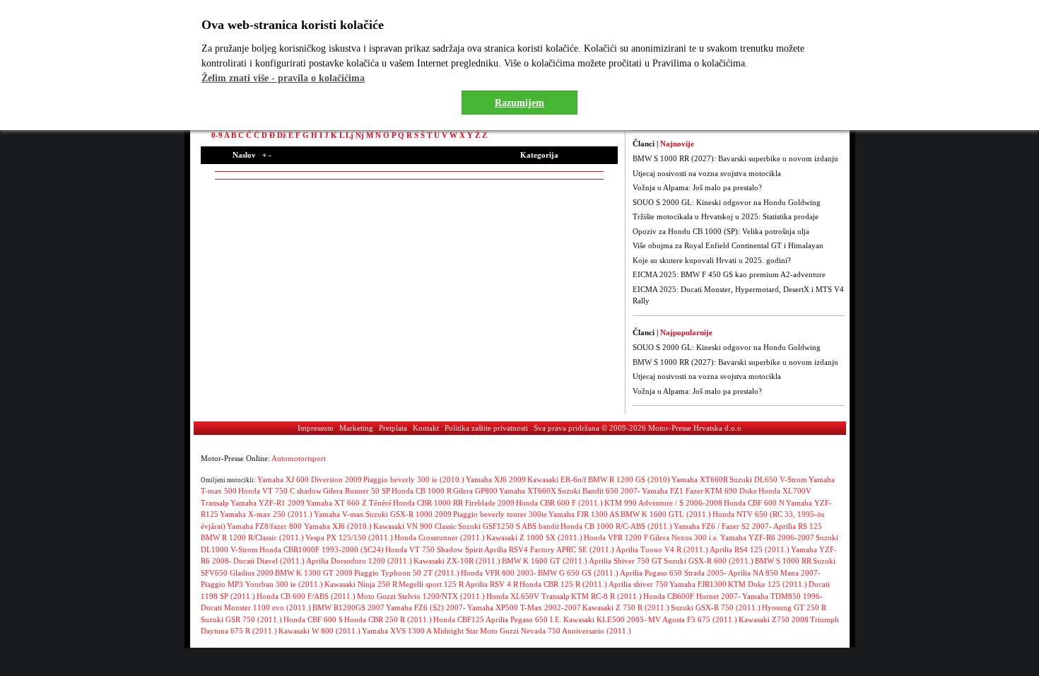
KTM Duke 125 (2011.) (767, 584)
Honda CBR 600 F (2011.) (559, 503)
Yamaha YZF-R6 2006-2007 (767, 537)
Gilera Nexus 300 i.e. (684, 537)
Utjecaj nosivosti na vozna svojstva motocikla (707, 173)
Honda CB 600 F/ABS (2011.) (306, 596)
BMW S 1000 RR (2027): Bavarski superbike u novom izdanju (735, 158)
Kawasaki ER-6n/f (557, 479)
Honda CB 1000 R (422, 490)
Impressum (316, 428)
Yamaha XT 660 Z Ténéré (349, 503)
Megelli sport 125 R (431, 584)
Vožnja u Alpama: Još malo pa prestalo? (697, 187)
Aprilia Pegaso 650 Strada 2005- (673, 573)
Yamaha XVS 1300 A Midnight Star (420, 631)
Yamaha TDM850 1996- (782, 596)
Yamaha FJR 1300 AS (583, 514)
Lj (349, 135)
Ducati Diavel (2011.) (269, 560)
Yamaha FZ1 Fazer (672, 490)
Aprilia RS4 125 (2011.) (749, 549)
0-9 (217, 135)
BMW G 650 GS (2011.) (578, 573)
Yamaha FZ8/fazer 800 (265, 526)
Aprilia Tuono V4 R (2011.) (662, 549)
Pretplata (393, 428)
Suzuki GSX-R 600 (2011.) (708, 560)
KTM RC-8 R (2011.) (606, 596)
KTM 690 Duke (731, 490)
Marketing (356, 428)
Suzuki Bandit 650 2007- (599, 490)
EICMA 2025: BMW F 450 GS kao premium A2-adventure (729, 274)
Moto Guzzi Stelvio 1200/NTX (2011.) (421, 596)
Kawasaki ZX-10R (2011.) (456, 560)
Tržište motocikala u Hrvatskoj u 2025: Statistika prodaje (725, 216)
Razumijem (519, 103)
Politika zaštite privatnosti (486, 428)
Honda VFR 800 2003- (498, 573)
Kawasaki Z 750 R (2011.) (625, 607)
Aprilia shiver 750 (638, 584)
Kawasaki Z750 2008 (774, 619)
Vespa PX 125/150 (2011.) (349, 537)
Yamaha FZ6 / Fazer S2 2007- (723, 526)
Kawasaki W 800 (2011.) (319, 631)
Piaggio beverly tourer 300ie (500, 514)
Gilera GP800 (475, 490)
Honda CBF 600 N (754, 503)
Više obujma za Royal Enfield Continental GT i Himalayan (728, 245)
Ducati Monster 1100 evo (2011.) (256, 607)
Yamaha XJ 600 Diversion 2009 (309, 479)
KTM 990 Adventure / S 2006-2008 (663, 503)
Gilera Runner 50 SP (356, 490)
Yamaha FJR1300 (698, 584)
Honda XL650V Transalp (528, 596)
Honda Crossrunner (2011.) (439, 537)
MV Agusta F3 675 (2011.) (692, 619)
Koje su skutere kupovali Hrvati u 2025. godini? (712, 260)
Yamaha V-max (339, 514)
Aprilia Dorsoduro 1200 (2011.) (359, 560)
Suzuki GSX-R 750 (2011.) (716, 607)
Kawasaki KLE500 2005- (605, 619)
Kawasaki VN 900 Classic (415, 526)
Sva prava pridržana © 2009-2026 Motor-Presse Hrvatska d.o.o (637, 428)
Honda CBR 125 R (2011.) (563, 584)
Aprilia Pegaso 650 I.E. (524, 619)
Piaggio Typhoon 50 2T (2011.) (406, 573)
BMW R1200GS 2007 (348, 607)
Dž (281, 135)
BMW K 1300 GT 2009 (314, 573)
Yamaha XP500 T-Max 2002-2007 (524, 607)
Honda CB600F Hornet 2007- (692, 596)
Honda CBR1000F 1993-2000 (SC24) (321, 549)
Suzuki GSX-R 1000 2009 (408, 514)
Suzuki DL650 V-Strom (768, 479)
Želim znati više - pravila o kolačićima (283, 78)
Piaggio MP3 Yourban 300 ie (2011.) (262, 584)
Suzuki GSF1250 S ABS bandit (508, 526)
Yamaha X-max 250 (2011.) (266, 514)
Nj (360, 135)
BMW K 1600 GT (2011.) (544, 560)
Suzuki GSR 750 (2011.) (241, 619)
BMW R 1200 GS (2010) (629, 479)
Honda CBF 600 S (313, 619)
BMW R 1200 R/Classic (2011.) (252, 537)
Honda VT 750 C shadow (280, 490)
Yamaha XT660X (527, 490)
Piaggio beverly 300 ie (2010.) (413, 479)
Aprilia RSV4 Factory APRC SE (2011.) (549, 549)
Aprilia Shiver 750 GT (625, 560)
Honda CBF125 (458, 619)
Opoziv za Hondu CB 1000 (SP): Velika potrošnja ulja (721, 231)
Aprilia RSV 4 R (491, 584)
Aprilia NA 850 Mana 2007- (774, 573)
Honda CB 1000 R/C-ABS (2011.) (616, 526)
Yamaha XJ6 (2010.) (338, 526)
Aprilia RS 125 (797, 526)
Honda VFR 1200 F (616, 537)
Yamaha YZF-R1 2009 (267, 503)
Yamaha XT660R (699, 479)
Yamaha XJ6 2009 (496, 479)
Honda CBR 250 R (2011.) (388, 619)
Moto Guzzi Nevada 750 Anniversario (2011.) (555, 631)
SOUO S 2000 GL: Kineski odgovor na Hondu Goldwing (727, 202)
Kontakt (426, 428)
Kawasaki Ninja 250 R (360, 584)
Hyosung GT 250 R (794, 607)
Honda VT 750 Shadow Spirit (434, 549)
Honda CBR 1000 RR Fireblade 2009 (454, 503)
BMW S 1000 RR (783, 560)
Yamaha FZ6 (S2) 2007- (426, 607)
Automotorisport (298, 458)
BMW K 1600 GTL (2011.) (666, 514)
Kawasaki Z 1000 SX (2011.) (534, 537)
